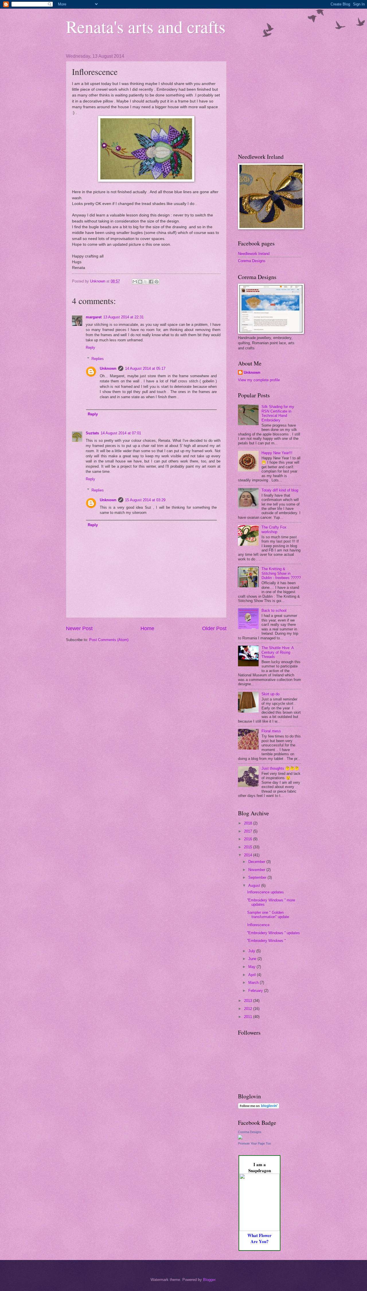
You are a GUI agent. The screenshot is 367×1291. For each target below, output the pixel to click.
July (252, 951)
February (256, 990)
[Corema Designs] (240, 1138)
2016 (248, 839)
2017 (248, 831)
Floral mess (271, 731)
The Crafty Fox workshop (273, 529)
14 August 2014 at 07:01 (121, 433)
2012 (248, 1009)
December (257, 862)
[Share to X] (146, 281)
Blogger (209, 1280)
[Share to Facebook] (151, 281)
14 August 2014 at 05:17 (145, 368)
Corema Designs (252, 261)
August (254, 885)
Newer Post (79, 628)
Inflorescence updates (265, 892)
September (258, 877)
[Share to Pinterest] (156, 281)
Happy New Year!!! (276, 453)
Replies (97, 358)
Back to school (273, 610)
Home (147, 628)
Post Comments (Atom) (108, 640)
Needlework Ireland (254, 253)
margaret (93, 317)
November (257, 870)
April (252, 975)
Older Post (214, 628)
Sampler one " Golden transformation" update (268, 914)
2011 (248, 1017)
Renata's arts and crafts (145, 26)
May (252, 967)
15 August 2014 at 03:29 (145, 500)
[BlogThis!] (140, 281)
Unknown (108, 368)
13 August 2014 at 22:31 (123, 317)
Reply (90, 347)
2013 (248, 1000)
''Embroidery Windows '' (266, 940)
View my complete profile (259, 380)
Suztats (92, 433)
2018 (248, 823)
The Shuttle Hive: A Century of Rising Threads (277, 652)
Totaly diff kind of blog (279, 490)
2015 (248, 847)
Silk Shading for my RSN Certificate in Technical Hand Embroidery (277, 413)
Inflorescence (258, 925)
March (254, 982)
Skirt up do (270, 694)
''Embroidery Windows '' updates (273, 933)
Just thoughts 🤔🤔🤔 (280, 768)
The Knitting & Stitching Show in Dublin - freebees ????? (281, 573)
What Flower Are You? (259, 1238)
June (252, 959)
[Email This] (135, 281)
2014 (248, 855)
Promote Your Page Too (254, 1143)
